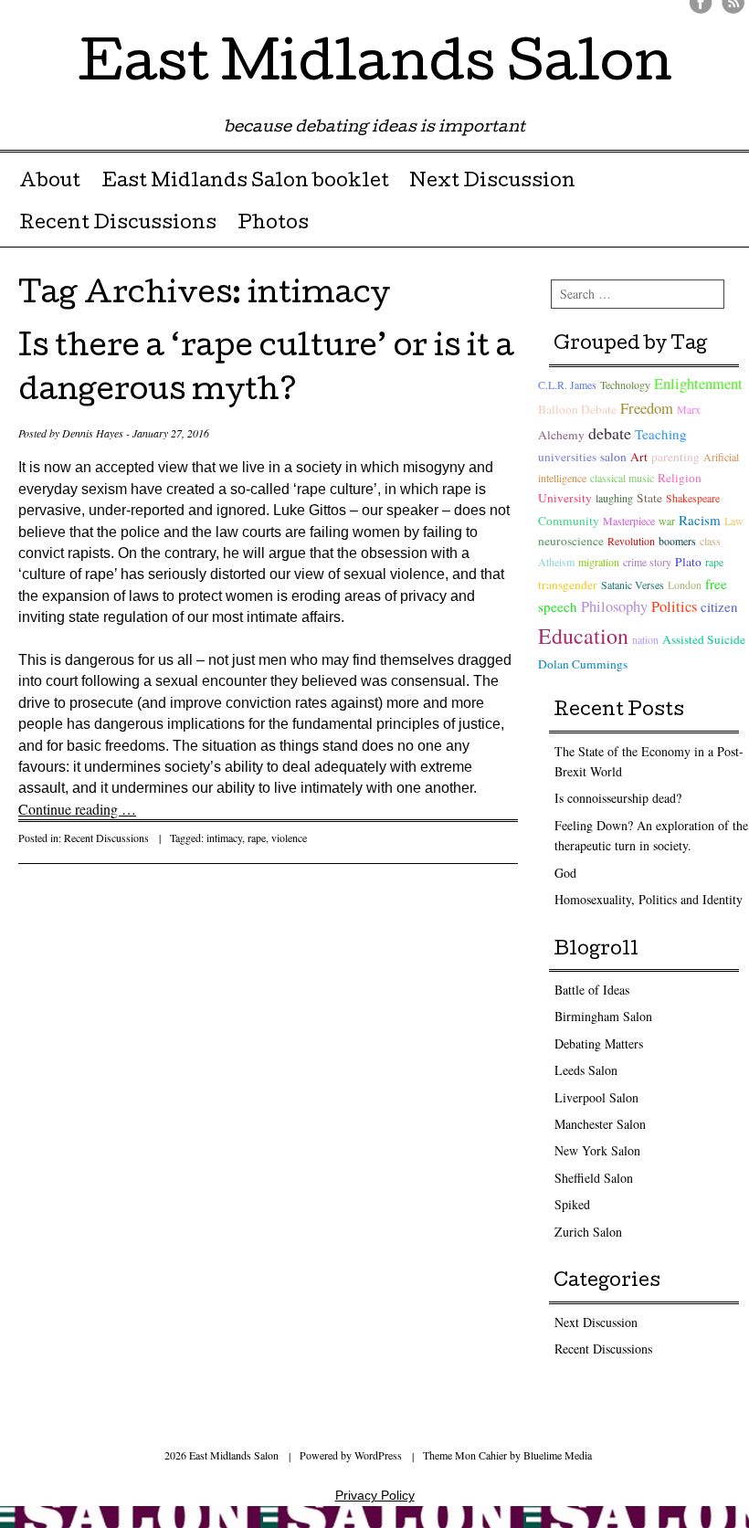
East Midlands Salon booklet (245, 183)
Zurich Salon (588, 1231)
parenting (675, 456)
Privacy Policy (375, 1495)
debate (609, 433)
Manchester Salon (600, 1124)
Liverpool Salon (596, 1097)
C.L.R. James (567, 384)
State (649, 498)
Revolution (631, 540)
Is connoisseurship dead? (617, 797)
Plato (688, 561)
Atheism (556, 561)
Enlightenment (698, 384)
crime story (647, 561)
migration (598, 561)
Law (734, 520)
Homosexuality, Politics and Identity (648, 899)
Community (568, 520)
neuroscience (571, 540)
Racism (700, 520)
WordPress (378, 1455)
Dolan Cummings (583, 664)
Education (583, 635)
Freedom (646, 408)
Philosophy (614, 606)
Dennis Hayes (92, 433)
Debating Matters (598, 1043)
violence (289, 837)
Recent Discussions (117, 225)
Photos (273, 225)
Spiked (572, 1204)
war (667, 520)
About (49, 183)
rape (257, 837)
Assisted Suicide (703, 639)
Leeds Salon (585, 1070)
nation (645, 639)
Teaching (661, 434)
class (710, 540)
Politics (674, 606)
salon (613, 456)
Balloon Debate (577, 409)
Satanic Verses (632, 584)
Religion (680, 477)
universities (567, 456)
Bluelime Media (557, 1455)
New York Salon (597, 1150)
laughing (614, 497)
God (565, 872)
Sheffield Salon (593, 1177)
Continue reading (77, 808)
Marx (689, 409)
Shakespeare (693, 497)
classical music (622, 477)
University (565, 498)
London (685, 584)
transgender (567, 584)
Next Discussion (492, 183)
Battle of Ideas (591, 989)
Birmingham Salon (603, 1016)
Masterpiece (629, 520)
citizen (719, 606)
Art (639, 456)
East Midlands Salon (375, 67)
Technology (625, 384)
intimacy (224, 837)
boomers (677, 540)
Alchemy (561, 435)
